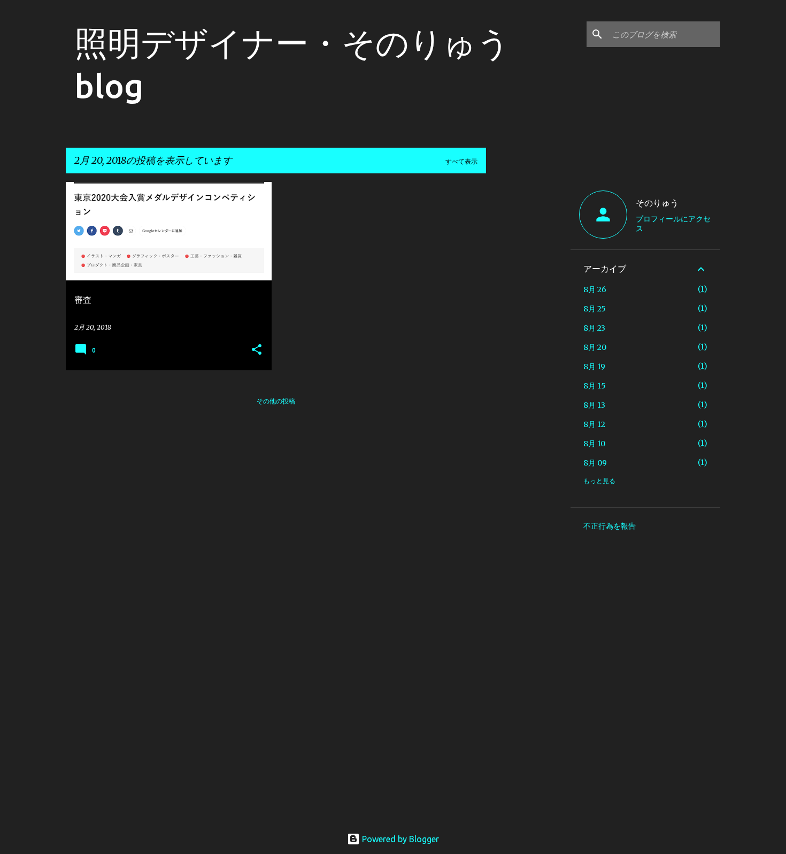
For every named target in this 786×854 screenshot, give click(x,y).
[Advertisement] (528, 342)
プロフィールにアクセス (673, 224)
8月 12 (594, 424)
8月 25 (594, 309)
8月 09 (595, 463)
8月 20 (594, 347)
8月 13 (594, 405)
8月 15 (594, 386)
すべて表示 (461, 161)
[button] (256, 350)
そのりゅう (657, 203)
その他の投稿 (276, 401)
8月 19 (594, 366)
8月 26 (594, 289)
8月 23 (594, 328)
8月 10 (594, 443)
